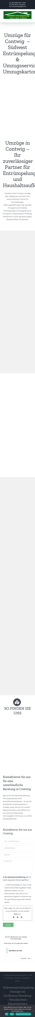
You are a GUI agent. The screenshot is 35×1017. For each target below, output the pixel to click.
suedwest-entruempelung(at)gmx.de (17, 5)
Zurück (23, 958)
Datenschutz (26, 978)
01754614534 (13, 4)
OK (7, 1014)
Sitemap (17, 981)
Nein (11, 1014)
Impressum (17, 978)
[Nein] (33, 1011)
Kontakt (10, 978)
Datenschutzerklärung (23, 1014)
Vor (29, 958)
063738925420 (16, 3)
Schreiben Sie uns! (15, 951)
